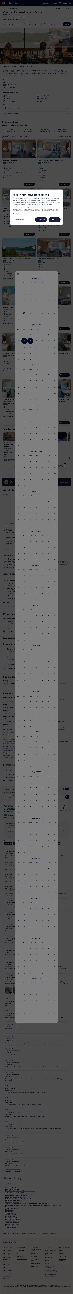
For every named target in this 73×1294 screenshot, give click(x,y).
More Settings (19, 220)
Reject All (41, 220)
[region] (36, 207)
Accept (54, 220)
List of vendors (16, 213)
